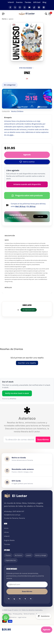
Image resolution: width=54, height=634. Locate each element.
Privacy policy (17, 614)
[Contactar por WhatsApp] (5, 617)
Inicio (6, 528)
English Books (9, 540)
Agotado (27, 155)
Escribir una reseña (27, 363)
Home (4, 19)
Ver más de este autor (29, 309)
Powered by (9, 398)
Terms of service (29, 614)
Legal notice (22, 617)
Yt (25, 599)
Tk (20, 599)
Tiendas (28, 2)
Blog (44, 2)
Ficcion (8, 555)
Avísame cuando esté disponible (27, 184)
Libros (6, 532)
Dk (27, 79)
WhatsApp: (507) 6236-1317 (14, 511)
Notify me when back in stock (17, 393)
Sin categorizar (10, 85)
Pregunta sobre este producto (29, 195)
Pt (31, 599)
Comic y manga (40, 555)
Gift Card (36, 2)
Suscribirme (27, 591)
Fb (9, 599)
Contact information (9, 617)
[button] (27, 161)
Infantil (11, 2)
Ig (14, 599)
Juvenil (28, 555)
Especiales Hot (11, 560)
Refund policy (7, 614)
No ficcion (18, 555)
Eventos (19, 2)
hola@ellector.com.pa (12, 515)
